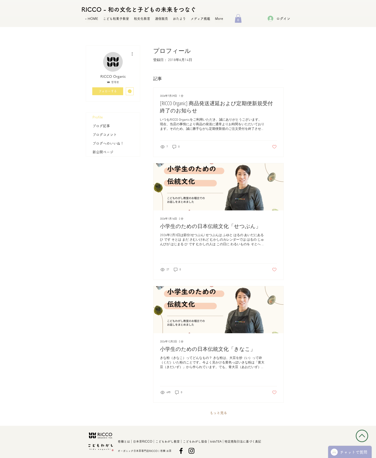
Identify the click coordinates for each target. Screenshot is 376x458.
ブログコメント (104, 134)
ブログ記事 (101, 126)
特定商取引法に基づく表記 (243, 441)
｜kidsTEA (214, 441)
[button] (238, 18)
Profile (97, 117)
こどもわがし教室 (167, 441)
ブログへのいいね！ (108, 143)
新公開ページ (102, 152)
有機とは (124, 441)
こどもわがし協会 (195, 441)
